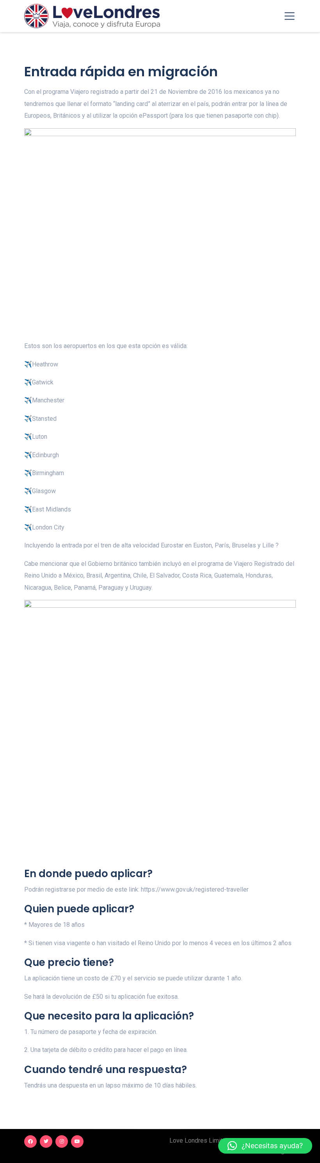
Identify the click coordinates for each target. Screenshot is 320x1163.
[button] (265, 1146)
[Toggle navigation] (289, 16)
